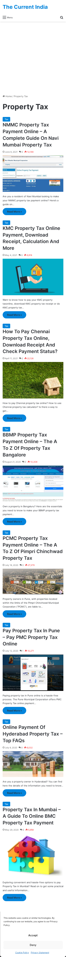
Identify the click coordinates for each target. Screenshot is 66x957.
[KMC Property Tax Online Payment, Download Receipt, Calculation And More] (33, 277)
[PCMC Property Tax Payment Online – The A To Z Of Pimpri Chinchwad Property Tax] (33, 581)
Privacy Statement (40, 952)
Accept (33, 935)
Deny (33, 945)
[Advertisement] (33, 58)
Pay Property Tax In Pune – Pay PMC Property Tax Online (31, 637)
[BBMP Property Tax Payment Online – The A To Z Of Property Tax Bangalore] (33, 483)
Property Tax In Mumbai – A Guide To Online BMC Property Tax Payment (32, 816)
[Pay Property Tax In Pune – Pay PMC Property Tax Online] (33, 672)
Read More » (14, 211)
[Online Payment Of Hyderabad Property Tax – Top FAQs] (33, 764)
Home (8, 96)
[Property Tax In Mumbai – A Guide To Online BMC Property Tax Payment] (33, 855)
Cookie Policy (22, 952)
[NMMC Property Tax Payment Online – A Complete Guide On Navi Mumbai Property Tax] (33, 173)
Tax (6, 119)
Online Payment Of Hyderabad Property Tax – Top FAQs (33, 733)
